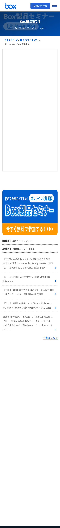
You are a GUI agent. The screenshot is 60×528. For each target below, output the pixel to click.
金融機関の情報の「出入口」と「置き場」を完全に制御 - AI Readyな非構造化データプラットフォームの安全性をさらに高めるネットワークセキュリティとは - (28, 323)
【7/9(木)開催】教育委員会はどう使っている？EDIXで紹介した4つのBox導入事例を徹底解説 (28, 292)
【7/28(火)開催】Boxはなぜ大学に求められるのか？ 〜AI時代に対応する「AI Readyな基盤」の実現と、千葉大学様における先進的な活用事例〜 (28, 263)
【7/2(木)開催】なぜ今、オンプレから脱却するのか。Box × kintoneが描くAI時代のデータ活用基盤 (27, 305)
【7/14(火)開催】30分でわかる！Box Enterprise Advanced (26, 278)
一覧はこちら (50, 337)
